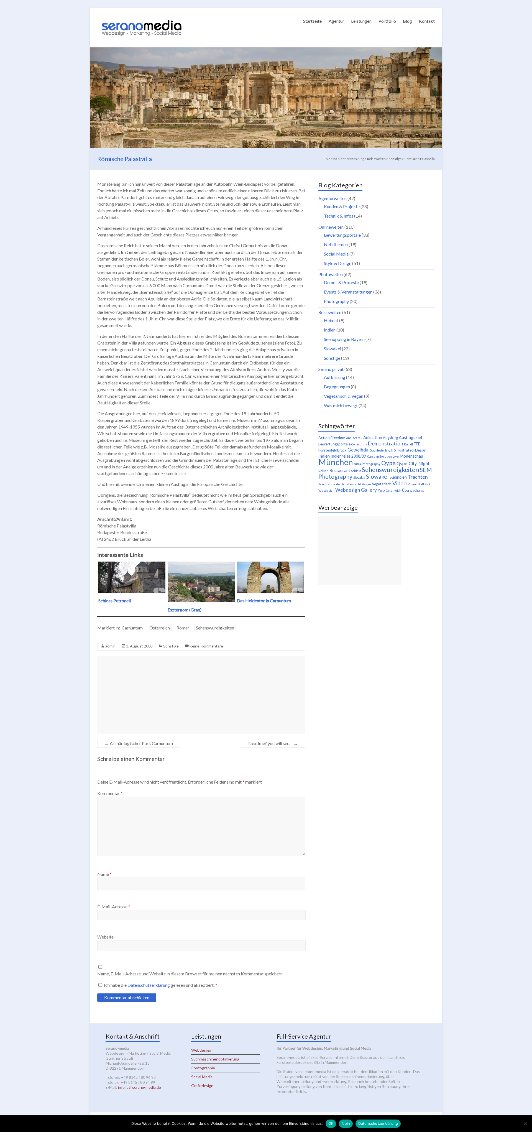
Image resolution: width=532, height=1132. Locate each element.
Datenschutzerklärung (149, 985)
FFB (417, 444)
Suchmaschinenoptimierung (215, 1059)
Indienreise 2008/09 (348, 456)
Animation (372, 437)
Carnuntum (132, 627)
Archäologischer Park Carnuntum (138, 743)
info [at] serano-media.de (139, 1087)
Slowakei (332, 348)
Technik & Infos (338, 215)
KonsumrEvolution (379, 456)
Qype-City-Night (413, 463)
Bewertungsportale (342, 235)
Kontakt (427, 21)
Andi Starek (354, 438)
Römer (183, 627)
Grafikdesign (202, 1085)
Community (359, 444)
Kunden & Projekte (342, 206)
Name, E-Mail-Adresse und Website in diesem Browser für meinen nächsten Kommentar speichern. (190, 973)
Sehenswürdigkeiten (215, 627)
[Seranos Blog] (141, 15)
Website (105, 936)
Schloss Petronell (114, 600)
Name (104, 874)
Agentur (336, 21)
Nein (346, 1123)
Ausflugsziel (410, 437)
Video (399, 483)
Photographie (203, 1067)
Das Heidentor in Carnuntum (264, 600)
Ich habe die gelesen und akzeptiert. (160, 985)
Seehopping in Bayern (344, 339)
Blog (407, 21)
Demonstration (385, 443)
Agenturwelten (332, 198)
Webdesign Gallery (356, 490)
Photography (336, 301)
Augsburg (390, 438)
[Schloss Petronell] (131, 564)
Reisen (323, 471)
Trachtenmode (329, 484)
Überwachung (413, 490)
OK (331, 1123)
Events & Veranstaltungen (348, 291)
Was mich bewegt (341, 405)
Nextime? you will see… (273, 743)
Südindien (398, 477)
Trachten (418, 477)
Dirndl (408, 444)
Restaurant (339, 470)
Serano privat (331, 369)
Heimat (331, 320)
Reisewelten (329, 312)
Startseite (312, 21)
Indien (330, 329)
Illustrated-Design (411, 450)
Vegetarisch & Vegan (343, 396)
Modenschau (411, 455)
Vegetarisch (382, 484)
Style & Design (337, 263)
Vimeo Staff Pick (419, 484)
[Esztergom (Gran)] (201, 564)
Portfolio (387, 21)
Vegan (366, 484)
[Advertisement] (201, 695)
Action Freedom (331, 437)
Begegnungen (337, 386)
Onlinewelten (331, 227)
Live (396, 456)
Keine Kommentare (206, 646)
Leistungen (361, 21)
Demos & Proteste (341, 282)
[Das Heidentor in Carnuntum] (270, 564)
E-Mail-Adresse (113, 906)
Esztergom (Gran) (184, 609)
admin (110, 646)
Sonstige (171, 646)
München (335, 462)
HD (393, 450)
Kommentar (110, 793)
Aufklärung (334, 377)
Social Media (336, 253)
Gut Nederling (379, 450)
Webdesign (326, 490)
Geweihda (358, 450)
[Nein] (525, 1123)
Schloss (356, 471)
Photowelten (330, 274)
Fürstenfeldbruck (332, 450)
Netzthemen (336, 244)
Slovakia (359, 477)
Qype (388, 462)
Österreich (159, 627)
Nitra (357, 464)
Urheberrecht (351, 484)
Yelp (381, 490)
